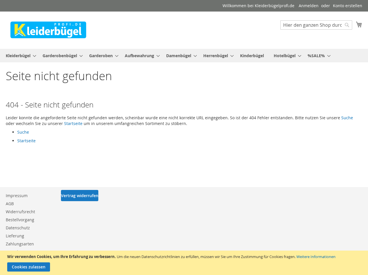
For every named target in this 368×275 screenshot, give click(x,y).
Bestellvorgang (20, 219)
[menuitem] (19, 55)
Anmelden (309, 5)
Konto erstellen (347, 5)
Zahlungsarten (20, 244)
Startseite (73, 123)
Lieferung (15, 236)
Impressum (17, 195)
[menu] (184, 55)
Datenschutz (18, 227)
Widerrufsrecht (20, 211)
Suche (347, 117)
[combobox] (316, 25)
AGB (10, 203)
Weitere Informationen (316, 256)
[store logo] (48, 30)
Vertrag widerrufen (79, 195)
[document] (184, 263)
